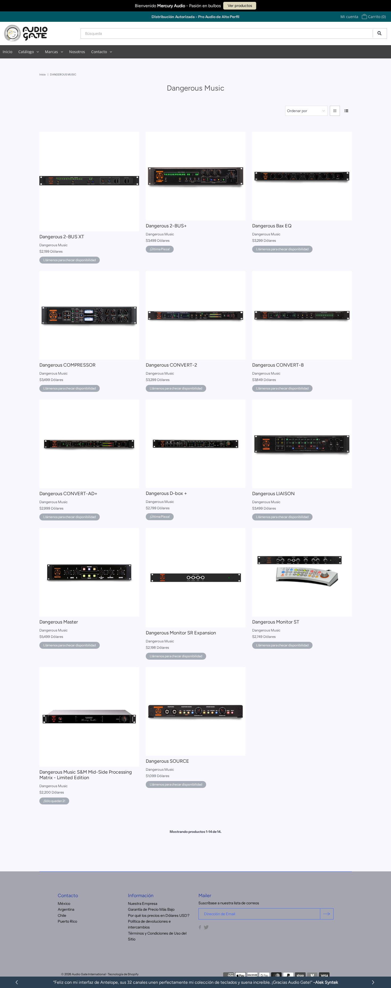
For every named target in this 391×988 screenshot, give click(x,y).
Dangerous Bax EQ (272, 226)
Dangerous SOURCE (167, 761)
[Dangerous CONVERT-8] (302, 315)
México (64, 903)
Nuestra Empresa (142, 903)
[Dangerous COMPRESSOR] (89, 315)
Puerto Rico (67, 921)
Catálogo (26, 51)
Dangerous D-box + (166, 493)
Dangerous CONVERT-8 (278, 365)
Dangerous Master (58, 622)
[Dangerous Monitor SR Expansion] (196, 577)
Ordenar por (297, 110)
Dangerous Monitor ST (275, 622)
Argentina (66, 909)
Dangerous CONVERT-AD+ (68, 494)
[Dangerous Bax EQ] (302, 176)
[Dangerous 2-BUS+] (196, 176)
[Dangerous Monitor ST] (302, 572)
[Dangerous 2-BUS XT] (89, 181)
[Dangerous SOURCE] (196, 711)
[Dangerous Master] (89, 572)
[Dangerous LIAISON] (302, 444)
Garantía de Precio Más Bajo (151, 909)
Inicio (7, 51)
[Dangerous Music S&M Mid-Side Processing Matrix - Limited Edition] (89, 717)
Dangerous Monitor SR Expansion (181, 633)
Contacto (99, 51)
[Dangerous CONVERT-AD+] (89, 444)
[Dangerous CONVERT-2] (196, 315)
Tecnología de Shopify (123, 974)
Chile (62, 915)
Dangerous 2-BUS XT (61, 237)
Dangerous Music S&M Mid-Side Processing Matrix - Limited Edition (85, 775)
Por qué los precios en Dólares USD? (158, 915)
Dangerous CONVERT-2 (171, 365)
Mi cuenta (349, 16)
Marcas (51, 51)
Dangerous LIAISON (273, 494)
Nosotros (77, 51)
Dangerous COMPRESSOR (67, 365)
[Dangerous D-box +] (196, 444)
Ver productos (240, 5)
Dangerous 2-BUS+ (166, 226)
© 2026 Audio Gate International (83, 974)
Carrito (376, 16)
